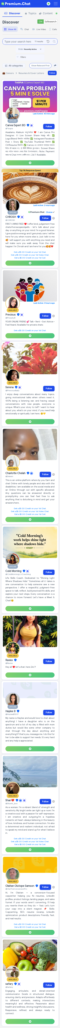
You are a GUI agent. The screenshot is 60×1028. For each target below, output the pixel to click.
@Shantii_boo (11, 803)
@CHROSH (10, 220)
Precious (10, 314)
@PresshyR (10, 318)
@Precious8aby (12, 390)
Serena (9, 387)
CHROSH (11, 217)
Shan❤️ (10, 800)
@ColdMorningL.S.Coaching (18, 574)
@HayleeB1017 (11, 714)
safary (9, 984)
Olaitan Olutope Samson (20, 886)
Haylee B (10, 711)
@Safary (9, 987)
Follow (52, 73)
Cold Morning (13, 571)
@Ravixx (9, 663)
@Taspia (9, 128)
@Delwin (9, 476)
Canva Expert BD (15, 125)
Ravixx (9, 660)
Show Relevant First (40, 65)
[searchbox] (34, 57)
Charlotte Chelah (15, 473)
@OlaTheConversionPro (16, 889)
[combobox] (30, 57)
